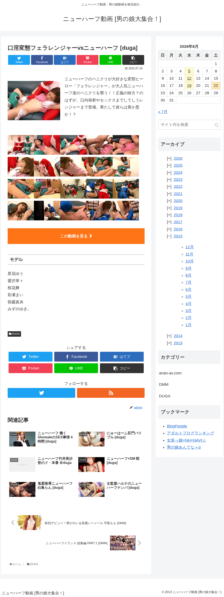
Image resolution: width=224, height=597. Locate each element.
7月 (189, 282)
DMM (163, 384)
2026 (178, 158)
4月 (189, 304)
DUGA (15, 333)
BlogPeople (177, 426)
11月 (189, 254)
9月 (189, 268)
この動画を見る (74, 236)
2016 (178, 229)
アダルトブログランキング (190, 433)
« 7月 (163, 112)
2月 (189, 318)
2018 (178, 215)
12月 (190, 247)
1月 (189, 325)
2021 (178, 194)
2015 (178, 236)
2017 (178, 222)
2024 (178, 172)
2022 (178, 186)
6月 (189, 289)
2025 (178, 165)
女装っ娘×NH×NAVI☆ (186, 440)
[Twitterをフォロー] (41, 393)
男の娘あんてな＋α (184, 447)
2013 (178, 343)
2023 (178, 179)
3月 (189, 311)
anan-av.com (170, 373)
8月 (189, 275)
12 (189, 78)
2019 (178, 208)
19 (189, 85)
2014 (178, 336)
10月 (190, 261)
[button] (216, 125)
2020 (178, 201)
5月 (189, 296)
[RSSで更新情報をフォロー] (111, 393)
